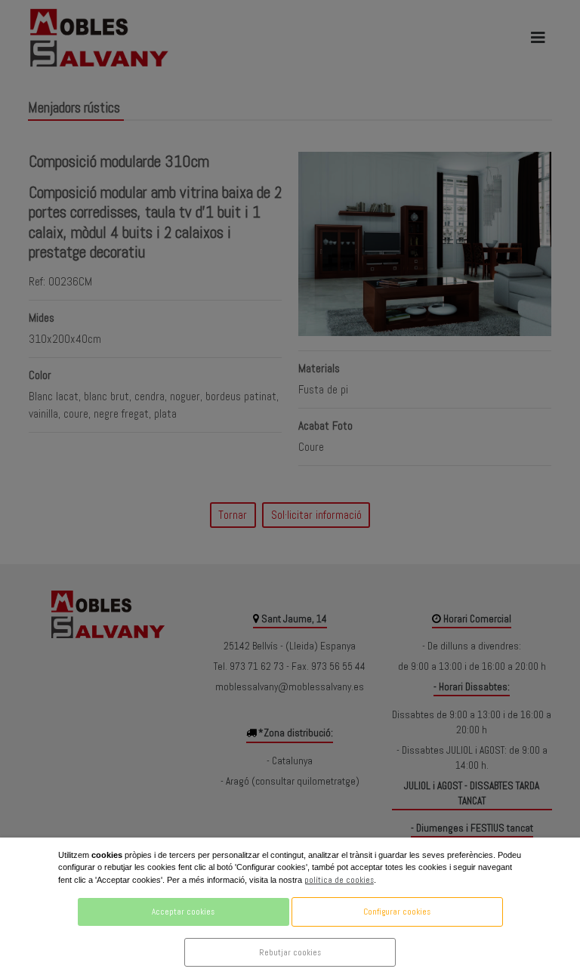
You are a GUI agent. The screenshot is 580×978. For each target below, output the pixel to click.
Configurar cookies (396, 911)
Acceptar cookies (183, 911)
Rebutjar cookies (290, 952)
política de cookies (339, 880)
